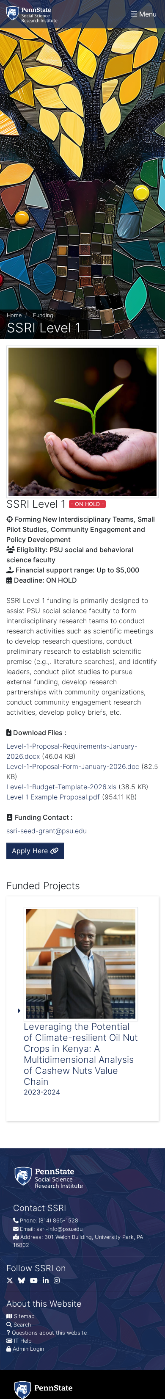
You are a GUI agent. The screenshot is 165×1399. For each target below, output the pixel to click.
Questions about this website (49, 1333)
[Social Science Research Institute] (33, 14)
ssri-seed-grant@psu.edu (46, 831)
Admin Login (28, 1349)
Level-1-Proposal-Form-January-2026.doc (72, 766)
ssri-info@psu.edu (59, 1229)
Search (22, 1325)
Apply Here (31, 850)
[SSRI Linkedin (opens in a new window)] (48, 1282)
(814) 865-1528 (58, 1220)
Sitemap (24, 1316)
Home (14, 315)
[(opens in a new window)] (24, 1282)
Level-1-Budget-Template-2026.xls (61, 786)
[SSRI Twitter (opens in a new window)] (12, 1282)
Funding (43, 315)
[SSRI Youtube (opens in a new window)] (36, 1282)
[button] (82, 1008)
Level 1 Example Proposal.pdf (53, 797)
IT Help (23, 1341)
